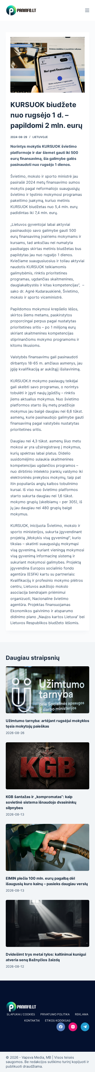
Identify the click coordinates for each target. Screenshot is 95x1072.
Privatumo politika (55, 1014)
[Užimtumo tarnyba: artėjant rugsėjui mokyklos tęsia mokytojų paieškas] (47, 689)
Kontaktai (32, 1020)
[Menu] (87, 10)
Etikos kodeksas (58, 1020)
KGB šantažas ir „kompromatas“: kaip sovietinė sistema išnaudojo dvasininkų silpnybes (41, 802)
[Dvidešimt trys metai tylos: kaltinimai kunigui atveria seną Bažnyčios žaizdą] (47, 923)
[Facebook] (60, 1026)
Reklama (81, 1014)
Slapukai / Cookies (21, 1014)
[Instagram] (72, 1026)
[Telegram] (85, 1026)
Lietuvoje (40, 137)
